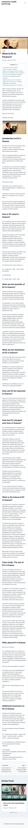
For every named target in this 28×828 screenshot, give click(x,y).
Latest (4, 50)
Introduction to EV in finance (10, 67)
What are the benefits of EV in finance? (13, 71)
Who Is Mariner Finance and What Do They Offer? (21, 768)
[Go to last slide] (4, 797)
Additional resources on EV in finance (12, 85)
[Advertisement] (14, 20)
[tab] (11, 812)
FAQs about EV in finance (9, 83)
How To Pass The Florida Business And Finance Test (6, 768)
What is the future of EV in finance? (12, 80)
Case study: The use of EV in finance (12, 81)
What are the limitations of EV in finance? (13, 72)
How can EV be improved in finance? (12, 74)
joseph (5, 60)
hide (17, 64)
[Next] (24, 797)
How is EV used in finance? (10, 69)
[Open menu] (25, 3)
